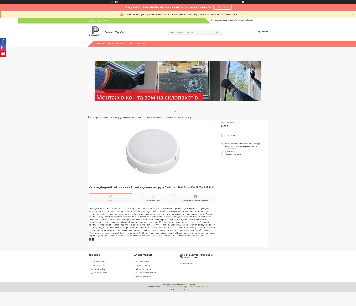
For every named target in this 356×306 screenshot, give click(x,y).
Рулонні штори (142, 261)
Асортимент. (187, 263)
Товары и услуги (115, 44)
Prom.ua (192, 284)
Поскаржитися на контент (174, 287)
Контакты (141, 44)
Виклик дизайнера (144, 276)
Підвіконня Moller (97, 269)
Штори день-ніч (143, 265)
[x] (93, 239)
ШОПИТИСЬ (222, 7)
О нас (130, 44)
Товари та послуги (100, 117)
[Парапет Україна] (95, 32)
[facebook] (90, 239)
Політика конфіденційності (197, 287)
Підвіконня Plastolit (98, 261)
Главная (100, 44)
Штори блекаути (143, 269)
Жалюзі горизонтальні (146, 272)
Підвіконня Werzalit (98, 272)
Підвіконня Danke (97, 265)
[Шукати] (217, 32)
